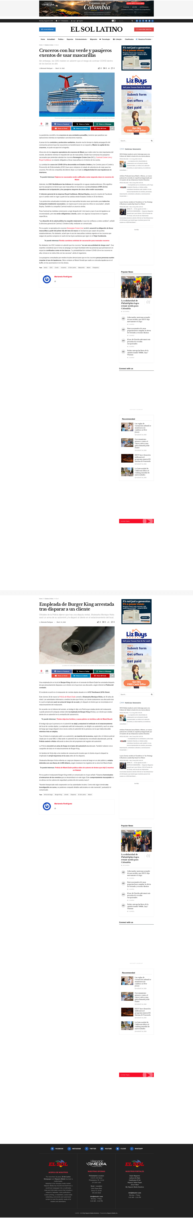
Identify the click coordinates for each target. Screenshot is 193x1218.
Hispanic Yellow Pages (135, 1182)
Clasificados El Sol (135, 1180)
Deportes (70, 39)
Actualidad (51, 39)
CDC (51, 267)
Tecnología (106, 39)
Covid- (57, 267)
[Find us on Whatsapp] (152, 20)
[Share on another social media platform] (112, 128)
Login (74, 21)
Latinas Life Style (134, 1178)
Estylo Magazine (134, 1176)
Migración (93, 39)
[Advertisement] (136, 249)
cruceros (63, 267)
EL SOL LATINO (96, 29)
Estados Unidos (49, 45)
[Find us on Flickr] (149, 20)
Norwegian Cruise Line (75, 228)
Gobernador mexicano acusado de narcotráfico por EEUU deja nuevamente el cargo (138, 319)
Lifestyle (119, 39)
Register (80, 21)
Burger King (58, 794)
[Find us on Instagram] (140, 20)
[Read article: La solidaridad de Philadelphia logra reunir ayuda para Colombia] (136, 287)
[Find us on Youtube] (146, 20)
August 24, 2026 (141, 434)
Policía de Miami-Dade (67, 697)
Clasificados (129, 39)
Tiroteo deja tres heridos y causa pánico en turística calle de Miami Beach (84, 719)
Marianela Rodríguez (47, 68)
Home (43, 39)
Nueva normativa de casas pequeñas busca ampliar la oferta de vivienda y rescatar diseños (139, 331)
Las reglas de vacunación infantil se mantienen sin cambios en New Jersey (143, 428)
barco (45, 267)
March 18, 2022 (61, 622)
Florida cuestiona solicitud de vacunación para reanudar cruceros (84, 240)
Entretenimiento (81, 39)
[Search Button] (132, 20)
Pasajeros (96, 267)
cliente (66, 794)
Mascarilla (81, 267)
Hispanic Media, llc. (112, 1213)
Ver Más (136, 229)
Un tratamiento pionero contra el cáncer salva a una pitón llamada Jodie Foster (142, 443)
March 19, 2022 (60, 68)
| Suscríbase (48, 29)
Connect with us (126, 368)
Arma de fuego (48, 794)
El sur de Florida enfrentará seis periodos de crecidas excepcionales (138, 342)
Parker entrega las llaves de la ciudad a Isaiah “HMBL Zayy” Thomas (137, 353)
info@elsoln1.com (96, 1196)
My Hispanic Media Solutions (135, 1187)
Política (60, 39)
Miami (57, 45)
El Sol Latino (72, 267)
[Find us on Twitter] (143, 20)
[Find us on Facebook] (137, 20)
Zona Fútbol (135, 1185)
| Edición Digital (145, 29)
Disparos (73, 794)
